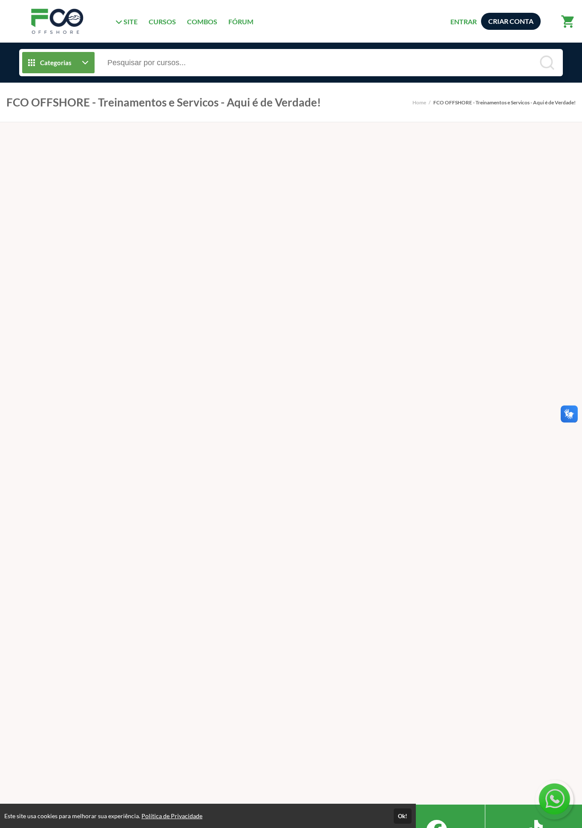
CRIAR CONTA (510, 21)
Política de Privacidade (171, 815)
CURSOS (162, 21)
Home (419, 102)
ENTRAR (463, 21)
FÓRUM (241, 21)
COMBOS (202, 21)
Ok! (402, 816)
